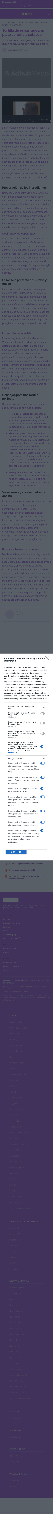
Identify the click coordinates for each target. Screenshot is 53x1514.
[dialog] (26, 757)
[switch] (42, 713)
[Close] (47, 658)
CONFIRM (16, 852)
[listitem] (26, 707)
